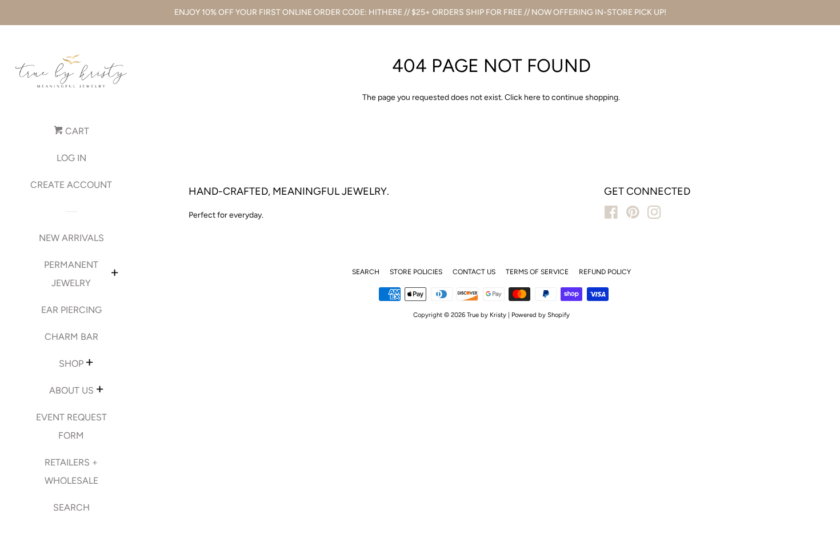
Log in (71, 157)
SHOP (71, 363)
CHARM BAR (71, 336)
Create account (71, 184)
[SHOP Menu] (89, 363)
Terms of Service (537, 272)
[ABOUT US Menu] (100, 390)
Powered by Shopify (540, 315)
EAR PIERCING (71, 309)
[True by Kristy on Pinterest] (633, 215)
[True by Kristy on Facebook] (611, 215)
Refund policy (605, 272)
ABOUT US (71, 390)
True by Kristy (486, 315)
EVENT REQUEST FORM (71, 426)
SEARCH (71, 507)
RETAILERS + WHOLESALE (71, 471)
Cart (76, 131)
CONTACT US (474, 272)
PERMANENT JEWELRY (71, 273)
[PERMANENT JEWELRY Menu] (115, 274)
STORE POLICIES (416, 272)
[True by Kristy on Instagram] (654, 215)
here (532, 97)
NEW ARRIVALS (71, 237)
